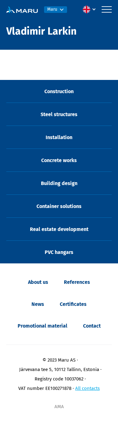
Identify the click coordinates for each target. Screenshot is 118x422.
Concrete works (59, 160)
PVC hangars (59, 252)
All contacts (87, 388)
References (77, 282)
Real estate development (59, 229)
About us (38, 282)
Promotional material (42, 326)
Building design (59, 183)
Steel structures (59, 114)
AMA (59, 406)
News (37, 304)
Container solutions (59, 206)
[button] (90, 9)
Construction (59, 91)
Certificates (73, 304)
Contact (92, 326)
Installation (59, 137)
